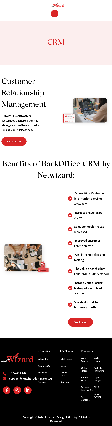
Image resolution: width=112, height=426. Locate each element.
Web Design (84, 359)
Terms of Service (42, 380)
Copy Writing (97, 395)
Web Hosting (98, 359)
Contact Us (44, 365)
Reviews (42, 372)
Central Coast (64, 374)
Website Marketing (99, 369)
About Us (43, 359)
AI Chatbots (85, 398)
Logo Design (97, 379)
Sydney (64, 365)
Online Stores (84, 369)
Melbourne (66, 359)
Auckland (65, 382)
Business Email (85, 379)
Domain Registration (87, 388)
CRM (96, 387)
